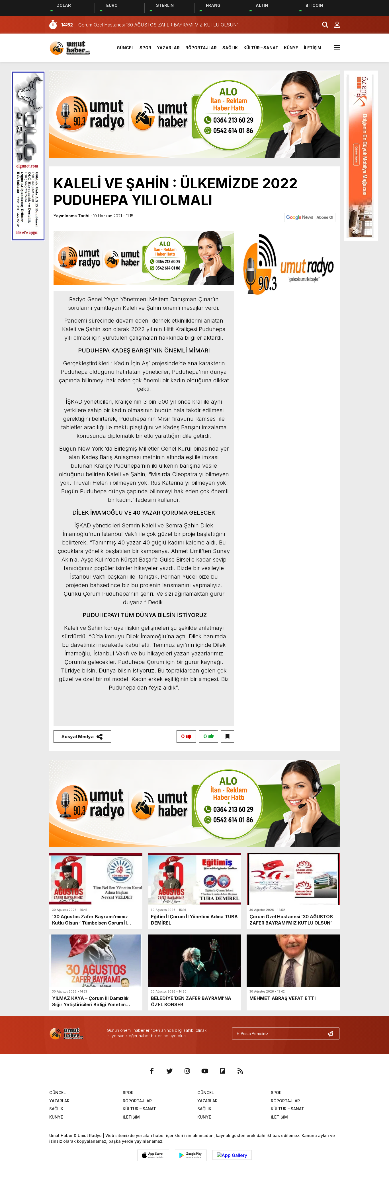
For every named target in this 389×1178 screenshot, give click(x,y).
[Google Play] (191, 1155)
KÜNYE (291, 47)
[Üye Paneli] (334, 24)
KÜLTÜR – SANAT (260, 47)
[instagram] (187, 1071)
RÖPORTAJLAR (201, 47)
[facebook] (152, 1071)
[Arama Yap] (322, 24)
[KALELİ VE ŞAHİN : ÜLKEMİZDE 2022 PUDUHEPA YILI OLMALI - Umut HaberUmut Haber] (76, 47)
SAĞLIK (230, 47)
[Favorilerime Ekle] (227, 736)
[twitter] (169, 1071)
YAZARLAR (168, 47)
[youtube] (205, 1071)
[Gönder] (332, 1033)
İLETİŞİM (312, 47)
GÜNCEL (125, 47)
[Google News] (309, 217)
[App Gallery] (232, 1155)
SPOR (145, 47)
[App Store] (153, 1155)
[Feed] (240, 1071)
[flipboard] (222, 1071)
